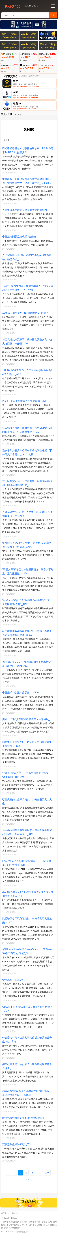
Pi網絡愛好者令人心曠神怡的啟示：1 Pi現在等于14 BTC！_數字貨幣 (28, 150)
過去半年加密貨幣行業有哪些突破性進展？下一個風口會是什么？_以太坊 (27, 452)
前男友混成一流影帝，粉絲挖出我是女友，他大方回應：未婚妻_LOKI (27, 341)
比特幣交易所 (22, 1232)
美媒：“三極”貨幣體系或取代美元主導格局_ (26, 719)
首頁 (3, 114)
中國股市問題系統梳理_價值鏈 (19, 236)
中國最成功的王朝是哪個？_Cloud (21, 692)
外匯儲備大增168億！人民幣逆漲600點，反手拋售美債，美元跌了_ (27, 514)
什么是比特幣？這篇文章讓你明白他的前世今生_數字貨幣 (27, 1039)
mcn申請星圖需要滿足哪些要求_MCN (23, 1117)
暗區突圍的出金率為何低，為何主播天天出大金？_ (27, 801)
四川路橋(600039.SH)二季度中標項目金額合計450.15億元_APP (28, 372)
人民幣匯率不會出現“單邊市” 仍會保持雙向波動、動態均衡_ (27, 257)
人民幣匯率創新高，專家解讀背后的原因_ (25, 210)
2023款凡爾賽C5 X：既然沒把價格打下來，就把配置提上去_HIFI (27, 893)
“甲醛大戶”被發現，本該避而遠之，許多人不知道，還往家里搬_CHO (27, 571)
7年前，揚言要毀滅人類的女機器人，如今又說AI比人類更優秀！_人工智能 (27, 288)
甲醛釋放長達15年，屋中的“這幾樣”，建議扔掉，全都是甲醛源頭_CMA (26, 544)
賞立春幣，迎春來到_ (14, 980)
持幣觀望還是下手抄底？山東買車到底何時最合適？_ (27, 1066)
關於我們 (15, 1213)
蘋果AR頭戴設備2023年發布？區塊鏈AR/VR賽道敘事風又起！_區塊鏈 (26, 1093)
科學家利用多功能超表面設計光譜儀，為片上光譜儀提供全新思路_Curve (27, 633)
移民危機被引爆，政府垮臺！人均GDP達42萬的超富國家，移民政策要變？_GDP (27, 429)
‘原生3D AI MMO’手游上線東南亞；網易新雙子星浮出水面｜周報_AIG (27, 663)
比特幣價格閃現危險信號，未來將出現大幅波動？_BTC (27, 920)
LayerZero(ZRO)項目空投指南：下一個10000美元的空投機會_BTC (27, 863)
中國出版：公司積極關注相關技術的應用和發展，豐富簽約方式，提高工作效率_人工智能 (27, 181)
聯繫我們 (5, 1213)
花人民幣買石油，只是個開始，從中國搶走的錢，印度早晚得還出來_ (27, 483)
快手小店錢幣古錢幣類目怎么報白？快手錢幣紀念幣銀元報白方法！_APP (27, 832)
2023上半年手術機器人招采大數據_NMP (24, 401)
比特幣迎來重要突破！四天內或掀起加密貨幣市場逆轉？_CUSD (27, 744)
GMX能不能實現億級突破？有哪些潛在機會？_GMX (27, 1008)
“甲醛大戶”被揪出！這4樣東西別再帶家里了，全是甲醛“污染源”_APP (27, 602)
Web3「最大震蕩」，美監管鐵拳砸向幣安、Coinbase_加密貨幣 (26, 774)
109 (47, 1172)
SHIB (11, 114)
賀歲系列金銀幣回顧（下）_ (17, 1144)
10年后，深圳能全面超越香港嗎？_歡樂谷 (25, 312)
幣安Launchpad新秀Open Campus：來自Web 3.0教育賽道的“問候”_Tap (27, 951)
